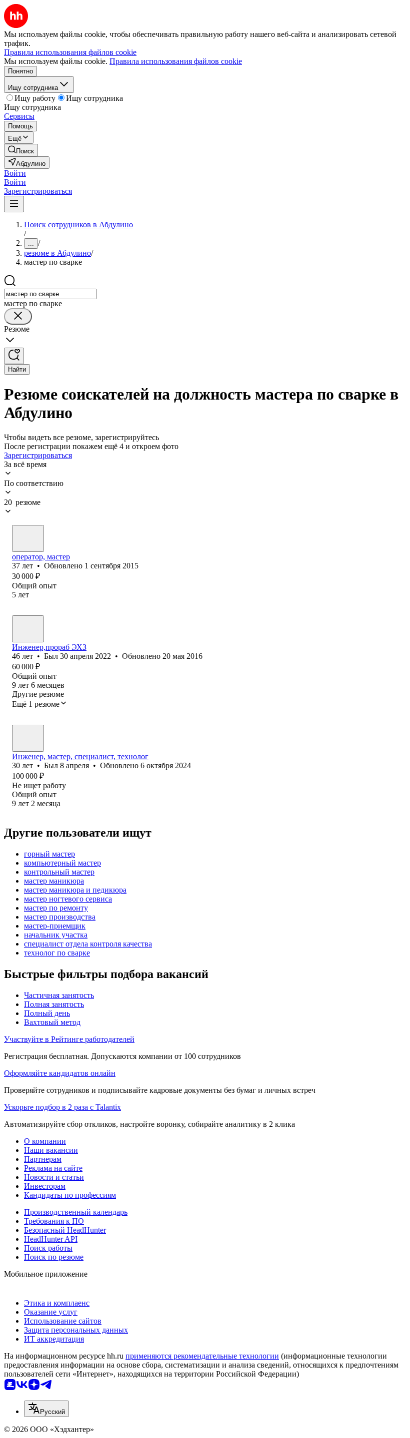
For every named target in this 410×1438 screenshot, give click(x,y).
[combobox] (50, 294)
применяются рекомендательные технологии (202, 1356)
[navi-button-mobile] (14, 204)
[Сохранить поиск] (14, 356)
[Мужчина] (28, 538)
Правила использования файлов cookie (176, 61)
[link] (21, 150)
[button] (15, 173)
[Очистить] (18, 316)
